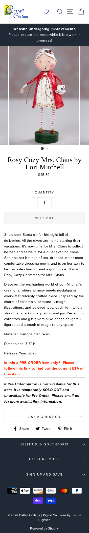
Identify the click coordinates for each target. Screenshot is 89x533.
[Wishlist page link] (49, 11)
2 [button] (47, 148)
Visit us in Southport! (45, 444)
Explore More (44, 459)
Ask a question (44, 416)
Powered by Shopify (44, 528)
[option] (44, 34)
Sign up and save (44, 474)
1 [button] (42, 148)
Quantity (44, 192)
